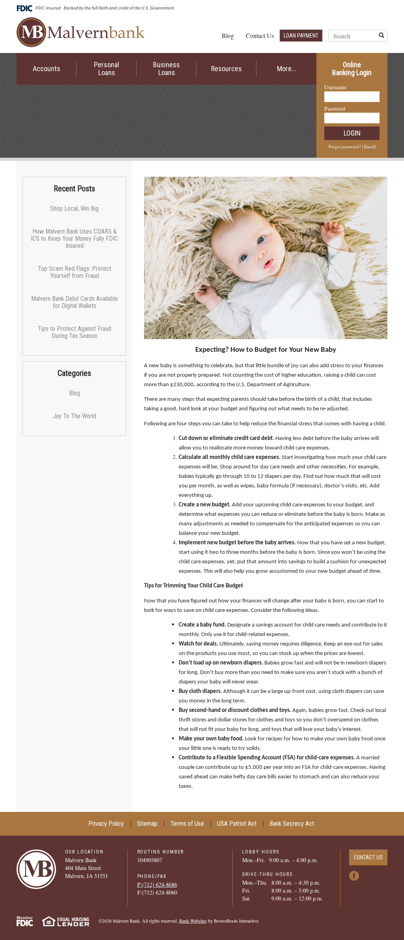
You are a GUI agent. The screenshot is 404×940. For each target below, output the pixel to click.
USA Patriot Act (236, 823)
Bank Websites (193, 920)
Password (334, 108)
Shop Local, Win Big (74, 208)
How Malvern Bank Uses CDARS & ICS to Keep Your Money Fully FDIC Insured (74, 238)
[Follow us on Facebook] (354, 875)
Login (352, 133)
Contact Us (260, 35)
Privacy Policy (106, 823)
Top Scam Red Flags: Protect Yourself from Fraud (74, 272)
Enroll (370, 146)
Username (335, 87)
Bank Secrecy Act (291, 823)
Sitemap (147, 823)
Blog (228, 35)
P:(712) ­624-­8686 (157, 884)
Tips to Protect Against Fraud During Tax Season (74, 332)
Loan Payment (301, 35)
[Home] (80, 31)
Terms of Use (187, 823)
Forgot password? (345, 146)
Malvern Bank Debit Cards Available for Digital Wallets (74, 302)
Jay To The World (74, 416)
